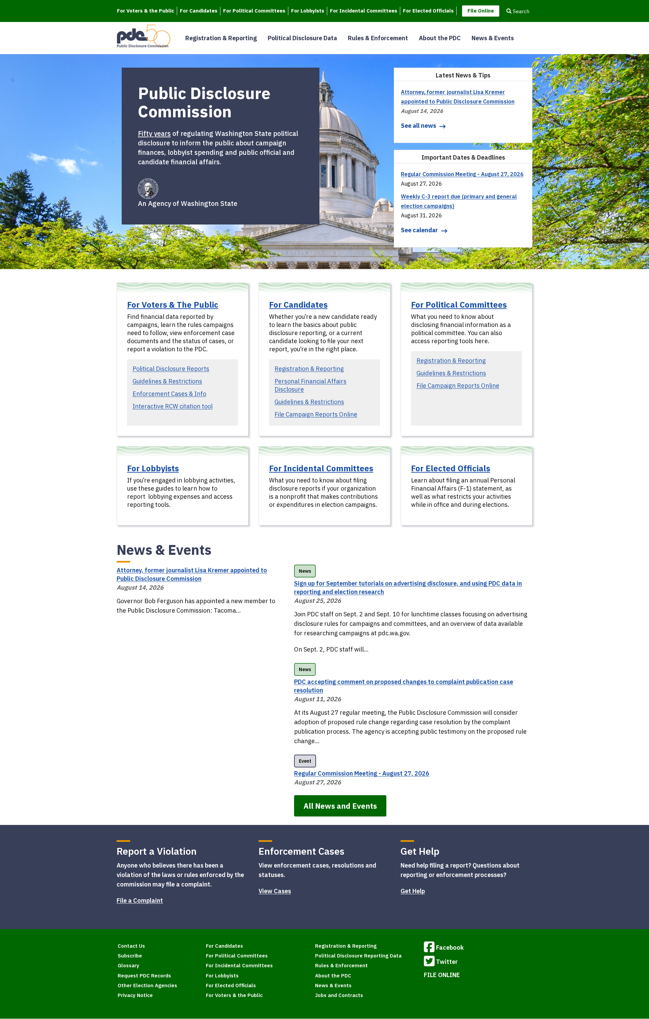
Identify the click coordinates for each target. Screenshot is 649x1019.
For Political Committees (254, 10)
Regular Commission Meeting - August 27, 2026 (462, 174)
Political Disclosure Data (302, 38)
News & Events (493, 38)
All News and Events (340, 806)
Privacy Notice (135, 995)
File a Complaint (140, 900)
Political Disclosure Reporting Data (358, 955)
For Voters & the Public (145, 10)
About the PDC (440, 38)
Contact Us (131, 946)
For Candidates (198, 10)
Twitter (447, 962)
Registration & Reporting (221, 38)
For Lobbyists (307, 10)
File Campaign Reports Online (315, 414)
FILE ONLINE (442, 975)
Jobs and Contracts (339, 995)
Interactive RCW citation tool (173, 406)
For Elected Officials (428, 10)
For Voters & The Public (172, 304)
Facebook (450, 947)
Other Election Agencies (147, 985)
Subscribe (130, 955)
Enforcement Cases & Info (169, 394)
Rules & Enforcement (378, 38)
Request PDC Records (144, 975)
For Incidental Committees (363, 10)
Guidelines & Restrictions (167, 381)
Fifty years (154, 133)
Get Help (413, 891)
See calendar (419, 230)
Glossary (128, 965)
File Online (480, 10)
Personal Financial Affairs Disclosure (310, 385)
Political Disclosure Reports (171, 369)
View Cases (275, 891)
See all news (418, 125)
